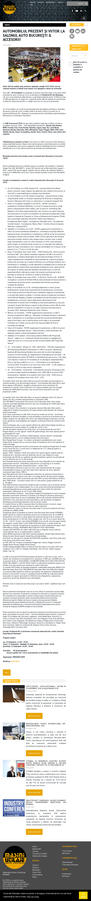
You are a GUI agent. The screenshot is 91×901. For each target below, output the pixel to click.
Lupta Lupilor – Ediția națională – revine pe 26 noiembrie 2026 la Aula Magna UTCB (46, 687)
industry (35, 868)
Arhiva (40, 2)
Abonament (50, 2)
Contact (60, 2)
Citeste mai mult (34, 716)
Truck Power (67, 851)
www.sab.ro (15, 661)
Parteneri (65, 876)
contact (35, 851)
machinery (36, 870)
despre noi (36, 849)
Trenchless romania (70, 865)
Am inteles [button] (83, 895)
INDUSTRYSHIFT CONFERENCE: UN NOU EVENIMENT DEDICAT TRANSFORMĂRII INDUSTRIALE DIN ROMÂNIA (46, 802)
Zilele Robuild (67, 862)
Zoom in (35, 865)
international (37, 875)
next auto (66, 853)
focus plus (36, 872)
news (34, 877)
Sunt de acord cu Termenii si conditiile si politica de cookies (80, 67)
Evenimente (66, 874)
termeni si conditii (39, 854)
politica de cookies (39, 856)
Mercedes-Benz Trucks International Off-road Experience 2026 (46, 725)
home (34, 847)
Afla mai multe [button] (33, 897)
